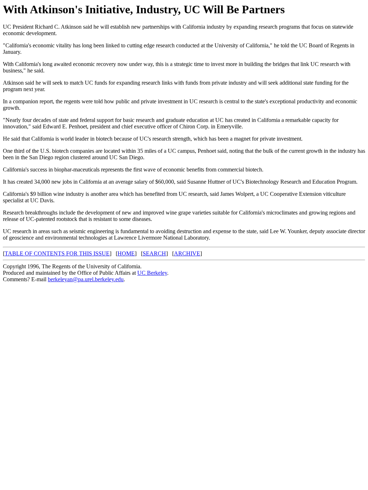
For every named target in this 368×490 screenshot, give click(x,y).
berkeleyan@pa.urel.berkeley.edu (86, 279)
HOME (126, 253)
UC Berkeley (152, 273)
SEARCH (154, 253)
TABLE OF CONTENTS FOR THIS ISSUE (57, 253)
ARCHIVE (187, 253)
